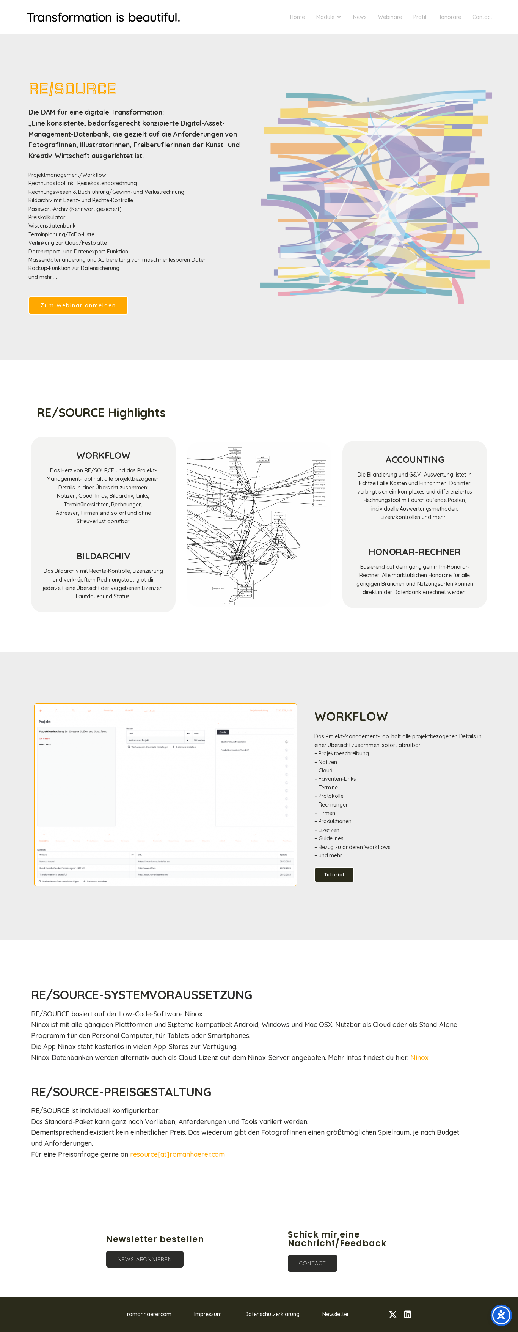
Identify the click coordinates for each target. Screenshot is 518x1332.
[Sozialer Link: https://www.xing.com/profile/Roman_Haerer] (395, 1314)
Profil (419, 17)
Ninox (419, 1057)
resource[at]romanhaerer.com (177, 1154)
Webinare (390, 17)
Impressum (208, 1314)
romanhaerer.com (149, 1314)
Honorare (449, 17)
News (360, 17)
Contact (482, 17)
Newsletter (335, 1314)
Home (297, 17)
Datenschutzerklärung (272, 1314)
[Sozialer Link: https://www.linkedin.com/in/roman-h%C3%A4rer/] (410, 1314)
